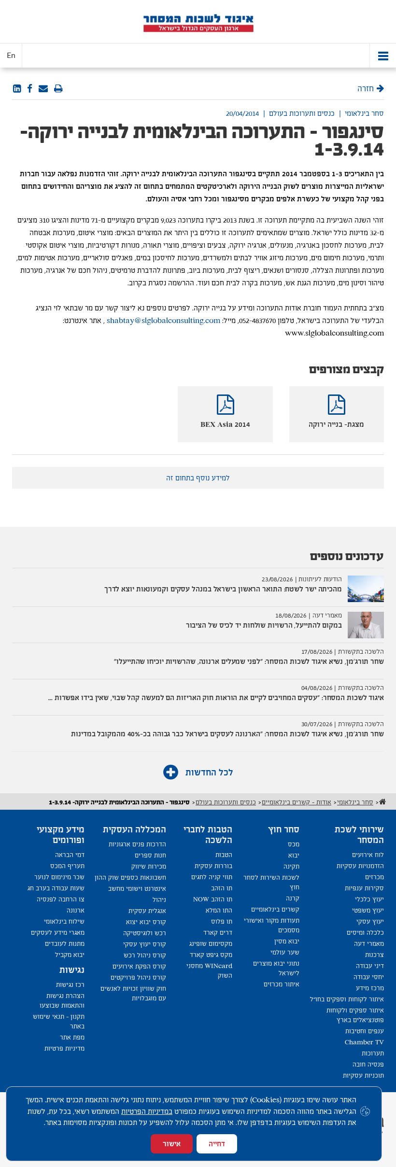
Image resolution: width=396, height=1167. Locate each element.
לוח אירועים (368, 855)
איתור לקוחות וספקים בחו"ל (347, 999)
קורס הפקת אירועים (139, 966)
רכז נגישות (70, 985)
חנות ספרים (150, 855)
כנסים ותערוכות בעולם (302, 113)
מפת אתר (72, 1037)
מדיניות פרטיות (64, 1048)
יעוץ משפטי (368, 910)
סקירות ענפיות (364, 888)
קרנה (292, 898)
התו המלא (219, 910)
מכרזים (374, 877)
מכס (293, 844)
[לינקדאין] (17, 89)
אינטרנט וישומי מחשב (137, 889)
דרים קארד (217, 932)
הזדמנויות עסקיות (360, 866)
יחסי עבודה (369, 977)
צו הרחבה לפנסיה (61, 899)
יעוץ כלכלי (369, 899)
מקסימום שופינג (210, 944)
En (11, 55)
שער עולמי (284, 952)
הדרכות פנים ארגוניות (137, 844)
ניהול (159, 900)
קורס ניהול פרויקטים (138, 977)
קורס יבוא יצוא (146, 922)
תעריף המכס (67, 866)
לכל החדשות (208, 772)
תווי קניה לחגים (211, 877)
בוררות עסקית (213, 866)
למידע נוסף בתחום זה (198, 477)
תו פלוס (221, 921)
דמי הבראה (70, 855)
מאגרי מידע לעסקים (58, 932)
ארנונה (76, 910)
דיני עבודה (370, 966)
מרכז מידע (370, 988)
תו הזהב (221, 888)
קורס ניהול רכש (145, 955)
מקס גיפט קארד (211, 955)
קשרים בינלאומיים (275, 909)
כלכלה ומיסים (365, 932)
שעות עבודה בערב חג (56, 888)
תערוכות (373, 1053)
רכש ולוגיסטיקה (144, 933)
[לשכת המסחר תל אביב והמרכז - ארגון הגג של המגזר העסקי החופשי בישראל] (198, 22)
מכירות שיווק (148, 866)
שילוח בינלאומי (64, 921)
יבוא (293, 855)
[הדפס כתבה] (58, 89)
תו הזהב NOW (212, 899)
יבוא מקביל (70, 955)
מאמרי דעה (369, 944)
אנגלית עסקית (147, 911)
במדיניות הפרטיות (146, 1111)
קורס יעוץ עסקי (144, 944)
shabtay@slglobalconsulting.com (163, 320)
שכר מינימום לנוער (59, 877)
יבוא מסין (286, 941)
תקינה (291, 866)
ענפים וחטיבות (364, 1031)
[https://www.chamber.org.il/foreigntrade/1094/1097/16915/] (43, 89)
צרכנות (374, 955)
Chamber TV (364, 1042)
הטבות (223, 855)
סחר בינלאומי (364, 113)
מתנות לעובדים (65, 944)
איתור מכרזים (281, 984)
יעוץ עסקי (370, 921)
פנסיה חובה (368, 1064)
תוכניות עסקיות (363, 1075)
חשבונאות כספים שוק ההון (130, 877)
